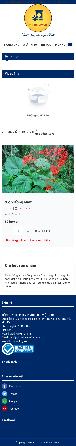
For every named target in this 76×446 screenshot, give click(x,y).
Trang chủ (11, 44)
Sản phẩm (27, 131)
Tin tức (46, 44)
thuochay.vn (20, 341)
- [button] (9, 230)
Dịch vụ (60, 44)
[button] (71, 148)
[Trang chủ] (38, 20)
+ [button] (28, 230)
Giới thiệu (30, 44)
